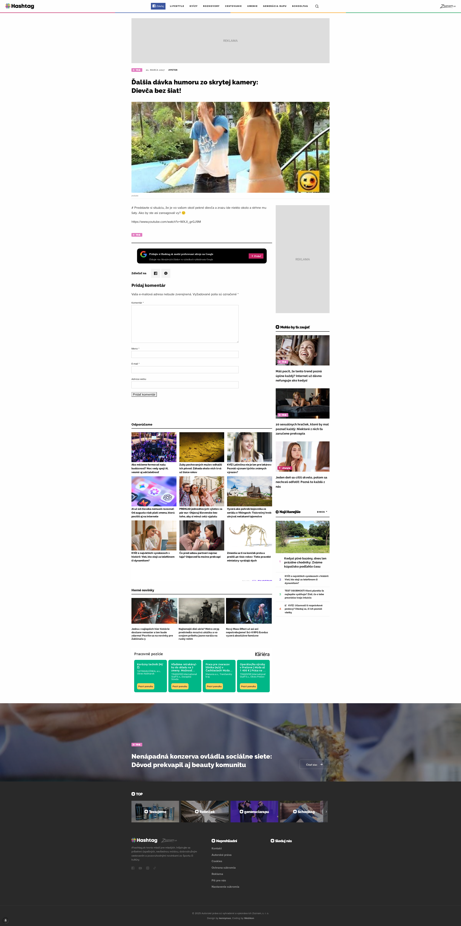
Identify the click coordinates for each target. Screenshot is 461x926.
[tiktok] (154, 868)
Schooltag (300, 6)
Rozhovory (211, 6)
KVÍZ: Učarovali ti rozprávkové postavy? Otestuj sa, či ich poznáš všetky (304, 609)
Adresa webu (138, 379)
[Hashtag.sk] (19, 6)
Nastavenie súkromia (225, 886)
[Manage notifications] (5, 920)
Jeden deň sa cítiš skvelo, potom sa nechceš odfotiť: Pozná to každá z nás (301, 482)
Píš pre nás (219, 880)
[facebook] (132, 868)
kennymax (225, 918)
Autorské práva (222, 854)
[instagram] (147, 868)
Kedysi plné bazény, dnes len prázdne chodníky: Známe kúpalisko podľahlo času (305, 562)
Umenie (252, 6)
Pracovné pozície (148, 654)
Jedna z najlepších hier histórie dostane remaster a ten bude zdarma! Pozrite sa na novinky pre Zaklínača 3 (152, 633)
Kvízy (194, 6)
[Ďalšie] (326, 811)
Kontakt (217, 848)
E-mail (135, 363)
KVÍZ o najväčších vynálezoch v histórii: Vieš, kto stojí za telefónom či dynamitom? (307, 579)
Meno (135, 348)
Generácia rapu (275, 6)
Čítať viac (312, 764)
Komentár (137, 302)
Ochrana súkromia (224, 867)
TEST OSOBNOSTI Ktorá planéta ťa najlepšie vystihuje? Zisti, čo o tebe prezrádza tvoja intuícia (304, 594)
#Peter (173, 70)
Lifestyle (177, 6)
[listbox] (317, 512)
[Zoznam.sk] (448, 6)
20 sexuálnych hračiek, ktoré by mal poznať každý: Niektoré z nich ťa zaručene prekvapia (302, 429)
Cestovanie (233, 6)
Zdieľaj (160, 6)
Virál (138, 70)
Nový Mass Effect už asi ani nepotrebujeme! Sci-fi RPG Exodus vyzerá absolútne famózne (247, 632)
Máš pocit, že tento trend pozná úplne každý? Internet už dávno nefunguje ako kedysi (299, 375)
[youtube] (140, 868)
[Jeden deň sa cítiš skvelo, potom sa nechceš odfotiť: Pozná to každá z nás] (303, 456)
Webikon (249, 918)
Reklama (217, 873)
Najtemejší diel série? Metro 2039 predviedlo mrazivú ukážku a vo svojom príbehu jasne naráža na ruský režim (199, 633)
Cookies (217, 861)
